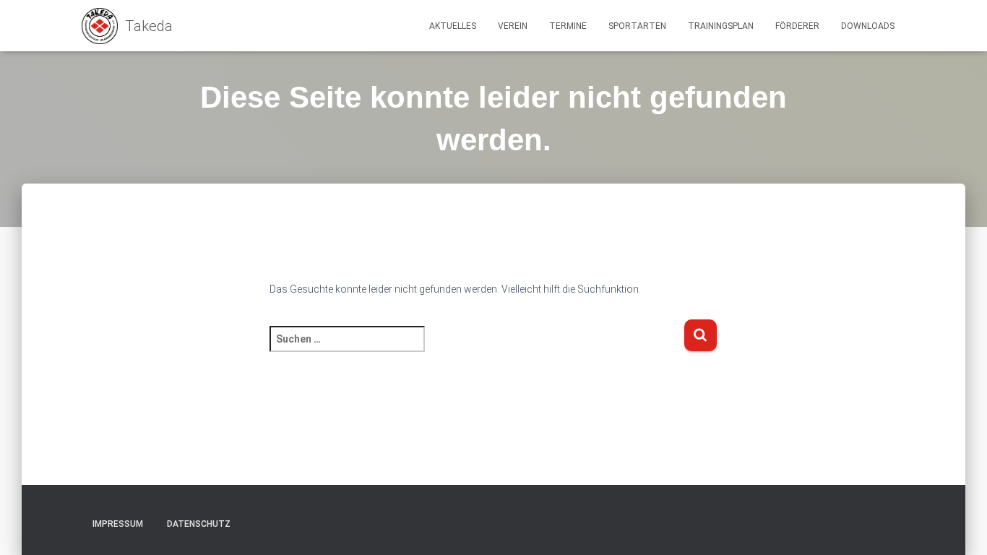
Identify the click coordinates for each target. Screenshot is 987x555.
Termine (568, 26)
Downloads (868, 26)
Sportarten (637, 26)
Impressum (117, 524)
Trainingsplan (721, 26)
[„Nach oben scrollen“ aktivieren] (958, 526)
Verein (512, 26)
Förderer (797, 26)
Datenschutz (198, 524)
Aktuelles (452, 26)
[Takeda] (127, 26)
